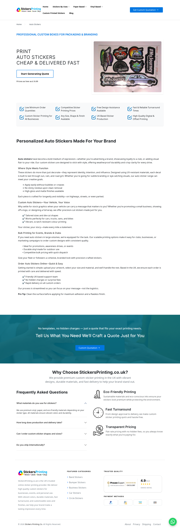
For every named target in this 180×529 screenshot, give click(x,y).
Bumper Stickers (77, 482)
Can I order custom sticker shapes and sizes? (39, 433)
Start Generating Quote (35, 73)
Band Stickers (76, 477)
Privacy (136, 524)
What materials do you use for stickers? (36, 403)
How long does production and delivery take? (39, 422)
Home (19, 24)
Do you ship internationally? (30, 445)
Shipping (146, 524)
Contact (157, 524)
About (128, 524)
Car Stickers (75, 492)
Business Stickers (77, 487)
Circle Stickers (76, 498)
